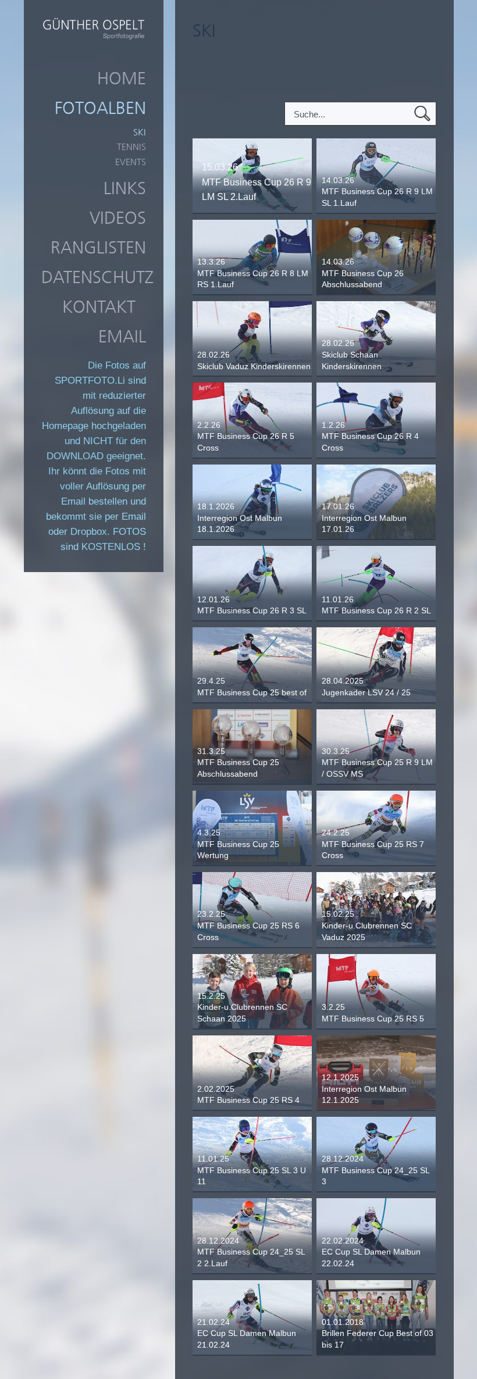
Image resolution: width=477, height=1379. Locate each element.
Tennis (131, 146)
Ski (139, 132)
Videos (118, 218)
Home (121, 78)
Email (122, 336)
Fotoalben (100, 108)
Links (125, 188)
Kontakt (99, 306)
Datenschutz (97, 277)
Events (130, 161)
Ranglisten (98, 247)
